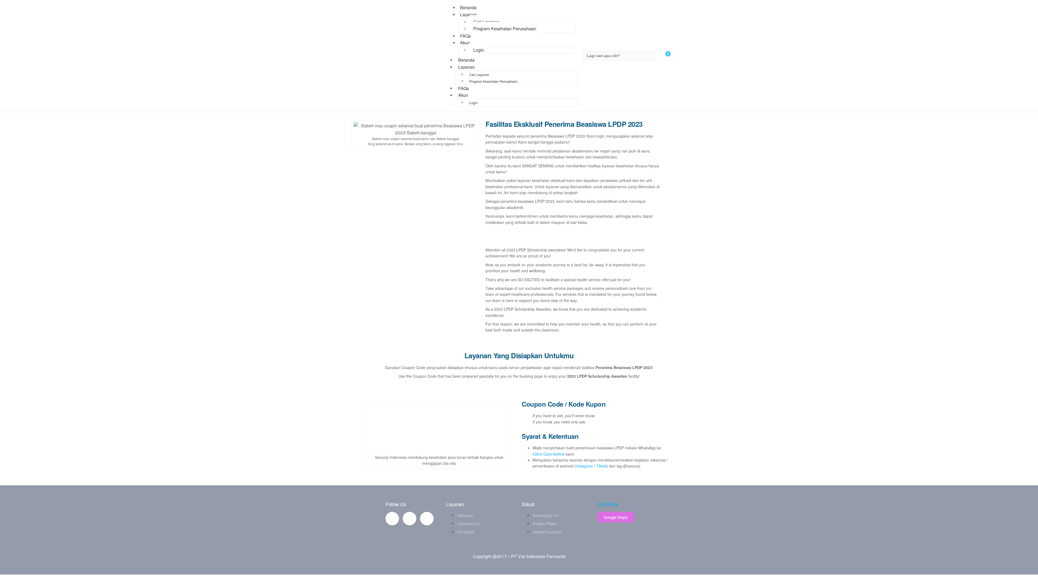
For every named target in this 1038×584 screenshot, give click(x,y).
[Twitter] (409, 518)
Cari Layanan (486, 22)
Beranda (466, 60)
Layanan (468, 14)
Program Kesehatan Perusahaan (504, 28)
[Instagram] (427, 518)
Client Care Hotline (549, 454)
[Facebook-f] (392, 518)
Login (478, 50)
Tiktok (601, 466)
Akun (465, 42)
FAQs (463, 88)
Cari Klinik (607, 503)
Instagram (584, 466)
